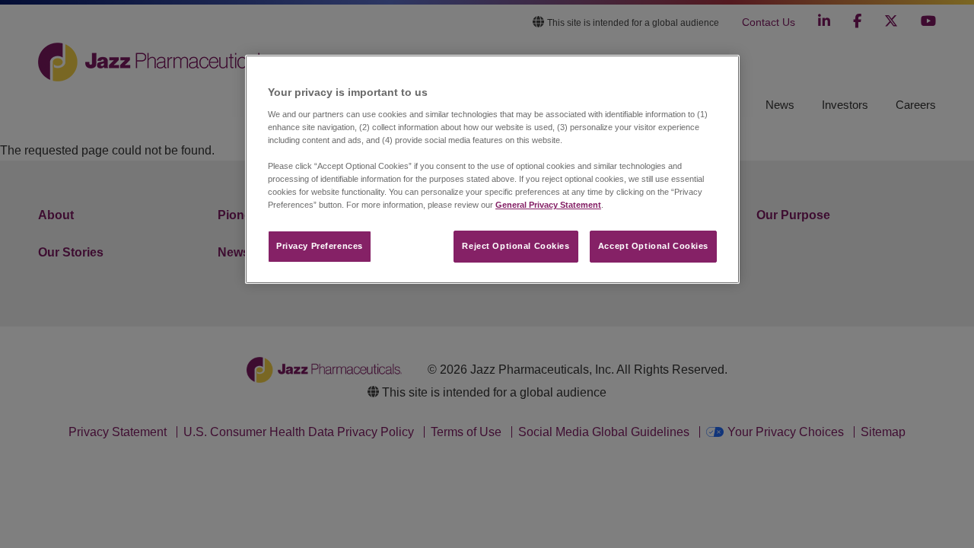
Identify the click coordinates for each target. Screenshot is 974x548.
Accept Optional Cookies (653, 245)
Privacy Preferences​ (319, 245)
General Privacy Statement (548, 204)
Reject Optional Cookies (515, 245)
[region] (492, 169)
